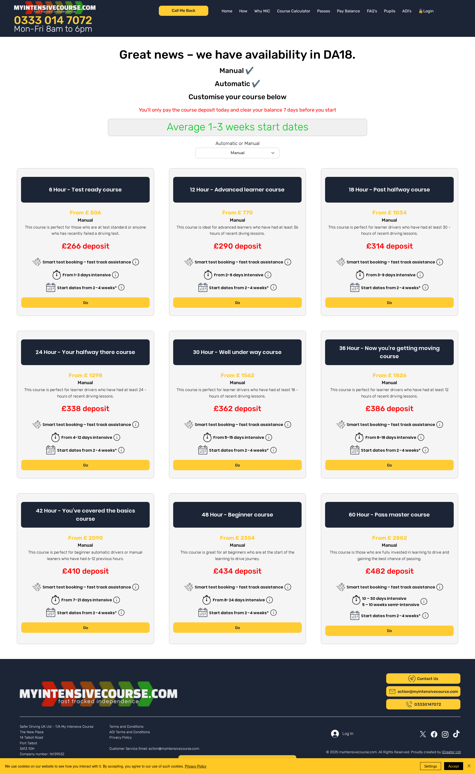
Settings (430, 766)
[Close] (469, 766)
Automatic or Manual (237, 143)
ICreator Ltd (451, 752)
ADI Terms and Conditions (129, 732)
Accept (453, 766)
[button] (348, 11)
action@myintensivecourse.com (174, 749)
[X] (423, 734)
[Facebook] (434, 734)
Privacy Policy (120, 737)
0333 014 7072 (53, 20)
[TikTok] (456, 734)
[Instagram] (445, 734)
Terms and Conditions (126, 727)
